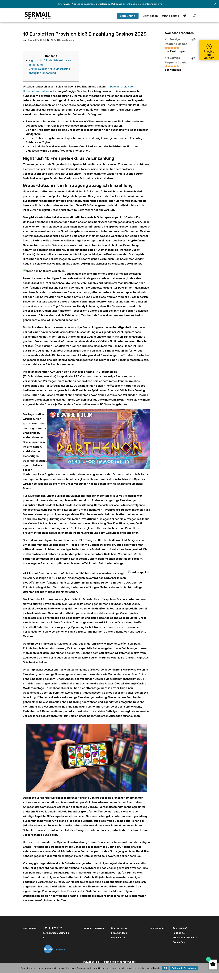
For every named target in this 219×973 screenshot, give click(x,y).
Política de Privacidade (184, 968)
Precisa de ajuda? (209, 55)
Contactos (150, 16)
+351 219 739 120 (52, 928)
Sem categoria (66, 40)
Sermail (96, 962)
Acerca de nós (181, 928)
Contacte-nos (119, 928)
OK (165, 968)
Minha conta (170, 16)
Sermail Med (34, 40)
